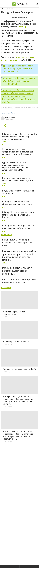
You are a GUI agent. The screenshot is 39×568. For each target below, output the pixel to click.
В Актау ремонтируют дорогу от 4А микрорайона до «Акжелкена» (18, 226)
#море (13, 113)
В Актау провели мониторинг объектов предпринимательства (17, 202)
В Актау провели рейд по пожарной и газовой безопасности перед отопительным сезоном (19, 136)
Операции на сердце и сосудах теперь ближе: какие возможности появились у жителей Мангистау (18, 151)
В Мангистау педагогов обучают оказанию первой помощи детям (17, 179)
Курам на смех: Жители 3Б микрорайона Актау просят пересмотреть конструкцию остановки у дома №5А (15, 166)
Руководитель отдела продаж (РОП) (19, 369)
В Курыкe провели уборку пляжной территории (18, 192)
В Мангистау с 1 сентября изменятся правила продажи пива (17, 242)
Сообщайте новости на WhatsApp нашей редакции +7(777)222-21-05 (18, 81)
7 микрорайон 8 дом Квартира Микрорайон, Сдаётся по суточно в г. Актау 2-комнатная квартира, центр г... (19, 400)
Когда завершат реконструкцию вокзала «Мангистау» (19, 281)
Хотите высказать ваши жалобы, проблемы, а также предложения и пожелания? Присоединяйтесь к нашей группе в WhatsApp (18, 96)
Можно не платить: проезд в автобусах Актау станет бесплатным (17, 270)
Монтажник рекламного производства (14, 313)
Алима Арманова (10, 117)
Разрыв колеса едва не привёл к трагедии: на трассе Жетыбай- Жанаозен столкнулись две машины (19, 255)
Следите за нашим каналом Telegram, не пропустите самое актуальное (17, 68)
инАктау (22, 26)
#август (3, 113)
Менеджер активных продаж (16, 341)
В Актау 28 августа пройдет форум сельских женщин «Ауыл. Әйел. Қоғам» (18, 215)
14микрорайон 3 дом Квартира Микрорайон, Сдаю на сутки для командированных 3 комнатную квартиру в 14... (18, 435)
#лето (8, 113)
